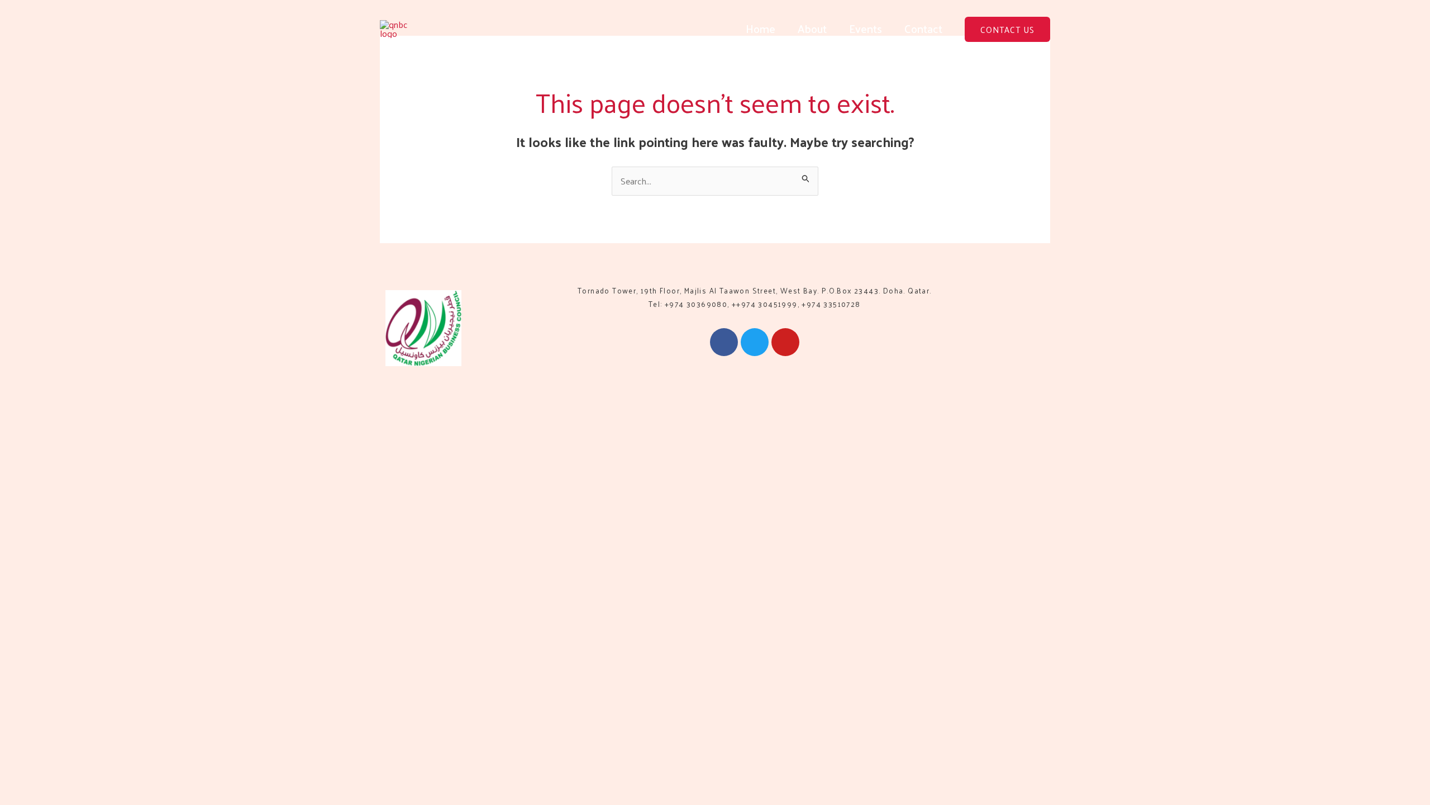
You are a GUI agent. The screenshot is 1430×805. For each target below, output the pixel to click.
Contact (923, 28)
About (812, 28)
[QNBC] (401, 28)
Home (760, 28)
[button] (1007, 29)
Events (865, 28)
